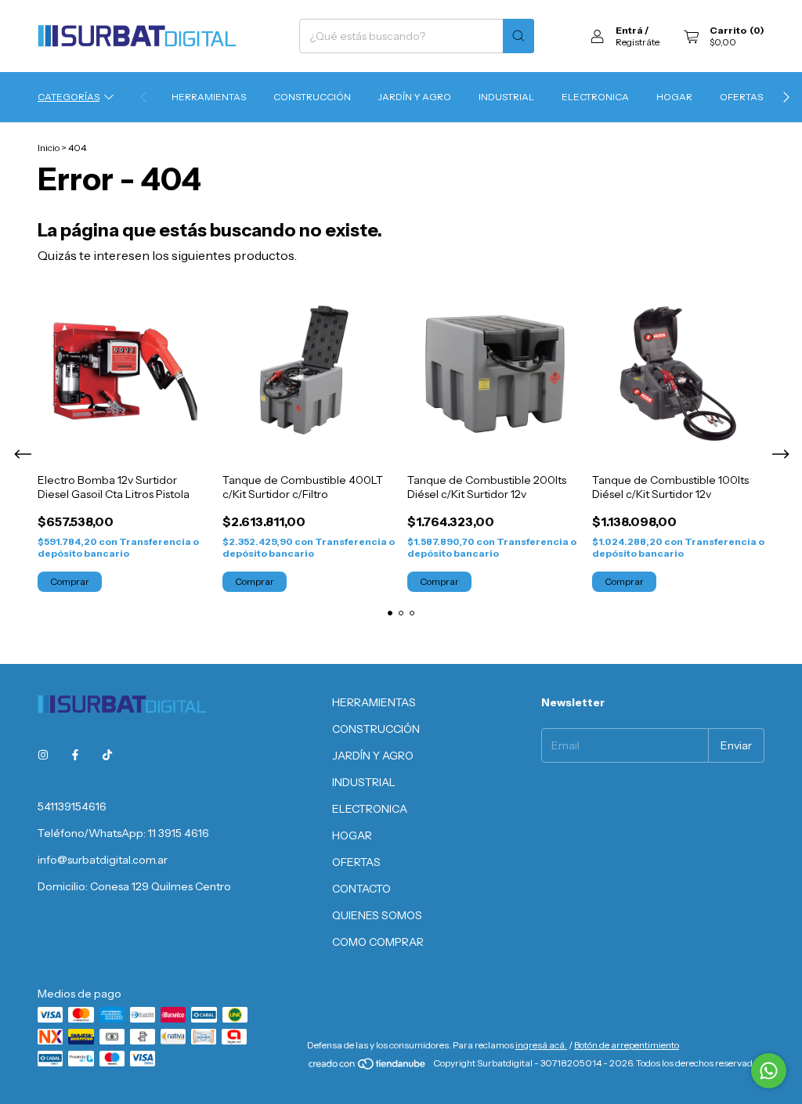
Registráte (637, 42)
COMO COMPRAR (378, 942)
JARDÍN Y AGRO (414, 97)
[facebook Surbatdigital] (75, 755)
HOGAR (674, 97)
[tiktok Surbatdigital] (107, 755)
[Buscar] (518, 36)
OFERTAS (741, 97)
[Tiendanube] (367, 1067)
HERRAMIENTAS (209, 97)
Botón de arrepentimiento (626, 1045)
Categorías (68, 97)
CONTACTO (361, 889)
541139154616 (72, 806)
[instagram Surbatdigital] (43, 755)
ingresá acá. (541, 1045)
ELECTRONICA (595, 97)
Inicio (49, 147)
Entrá (629, 30)
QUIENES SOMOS (377, 915)
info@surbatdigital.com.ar (103, 860)
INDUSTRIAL (506, 97)
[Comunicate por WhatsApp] (768, 1070)
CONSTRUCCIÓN (312, 97)
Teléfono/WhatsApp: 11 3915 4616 (123, 833)
